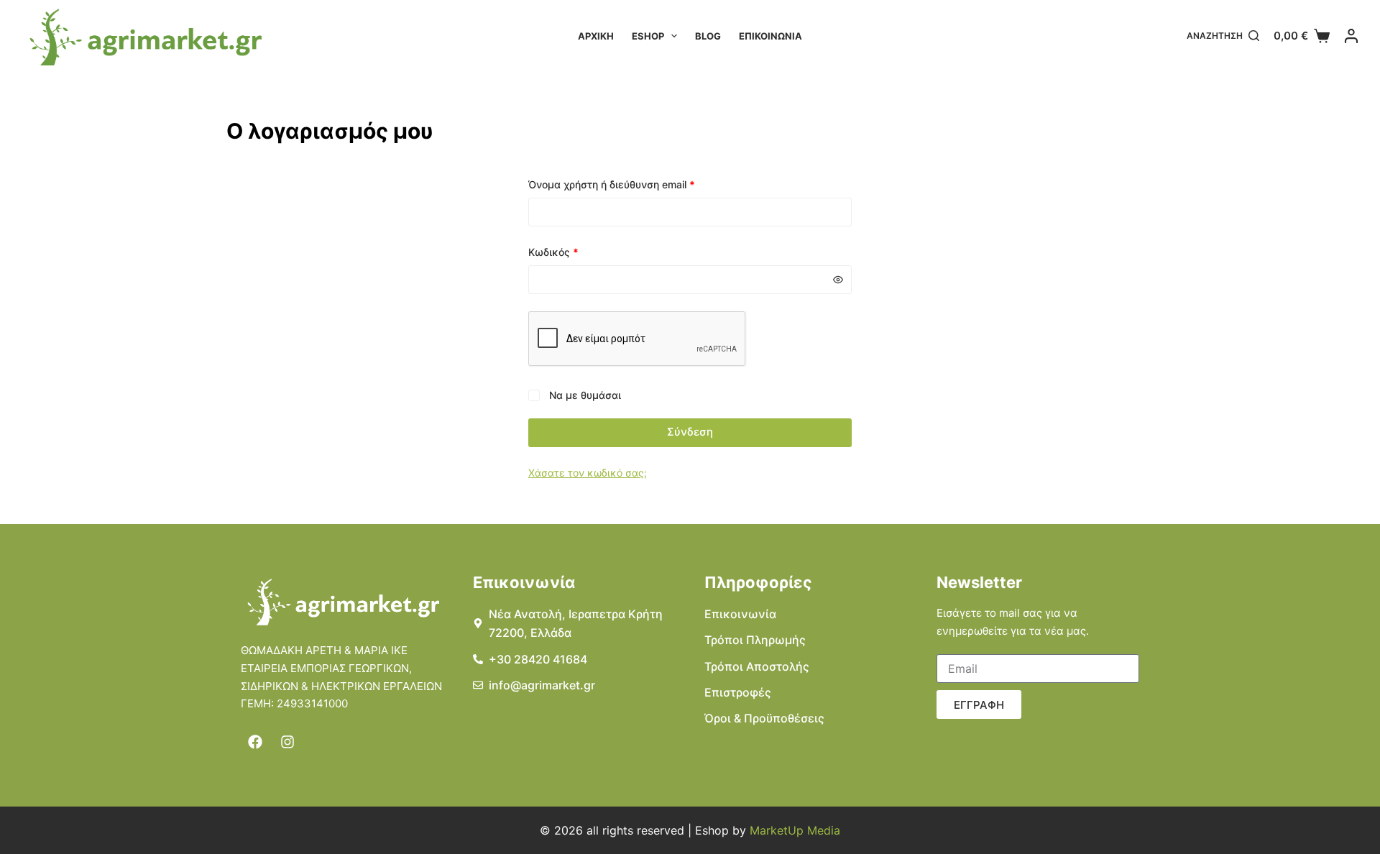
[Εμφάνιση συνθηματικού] (838, 280)
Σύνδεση (690, 432)
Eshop (648, 36)
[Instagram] (287, 741)
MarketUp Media (795, 830)
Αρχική (596, 36)
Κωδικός (578, 251)
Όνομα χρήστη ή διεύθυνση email (636, 183)
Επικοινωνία (770, 36)
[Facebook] (255, 741)
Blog (708, 36)
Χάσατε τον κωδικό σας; (587, 473)
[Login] (1351, 36)
